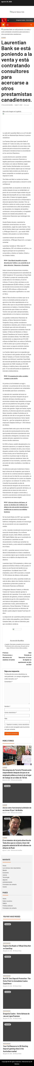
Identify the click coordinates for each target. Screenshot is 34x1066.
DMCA (5, 903)
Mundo (5, 870)
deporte (5, 880)
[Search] (31, 24)
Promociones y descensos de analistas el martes (9, 656)
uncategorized (6, 943)
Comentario (8, 681)
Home (4, 865)
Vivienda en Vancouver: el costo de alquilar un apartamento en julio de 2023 (24, 658)
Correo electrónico (10, 712)
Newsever (25, 1061)
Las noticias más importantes (12, 868)
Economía (6, 873)
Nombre (7, 706)
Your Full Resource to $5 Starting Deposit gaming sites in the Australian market (15, 1048)
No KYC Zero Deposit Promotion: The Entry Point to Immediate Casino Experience (17, 981)
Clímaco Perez (17, 950)
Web (5, 718)
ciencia (5, 875)
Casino (5, 887)
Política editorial (8, 906)
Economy (3, 37)
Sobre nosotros (7, 901)
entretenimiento (7, 882)
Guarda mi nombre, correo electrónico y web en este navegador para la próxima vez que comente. (16, 727)
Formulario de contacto (10, 884)
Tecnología (6, 877)
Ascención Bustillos (8, 105)
